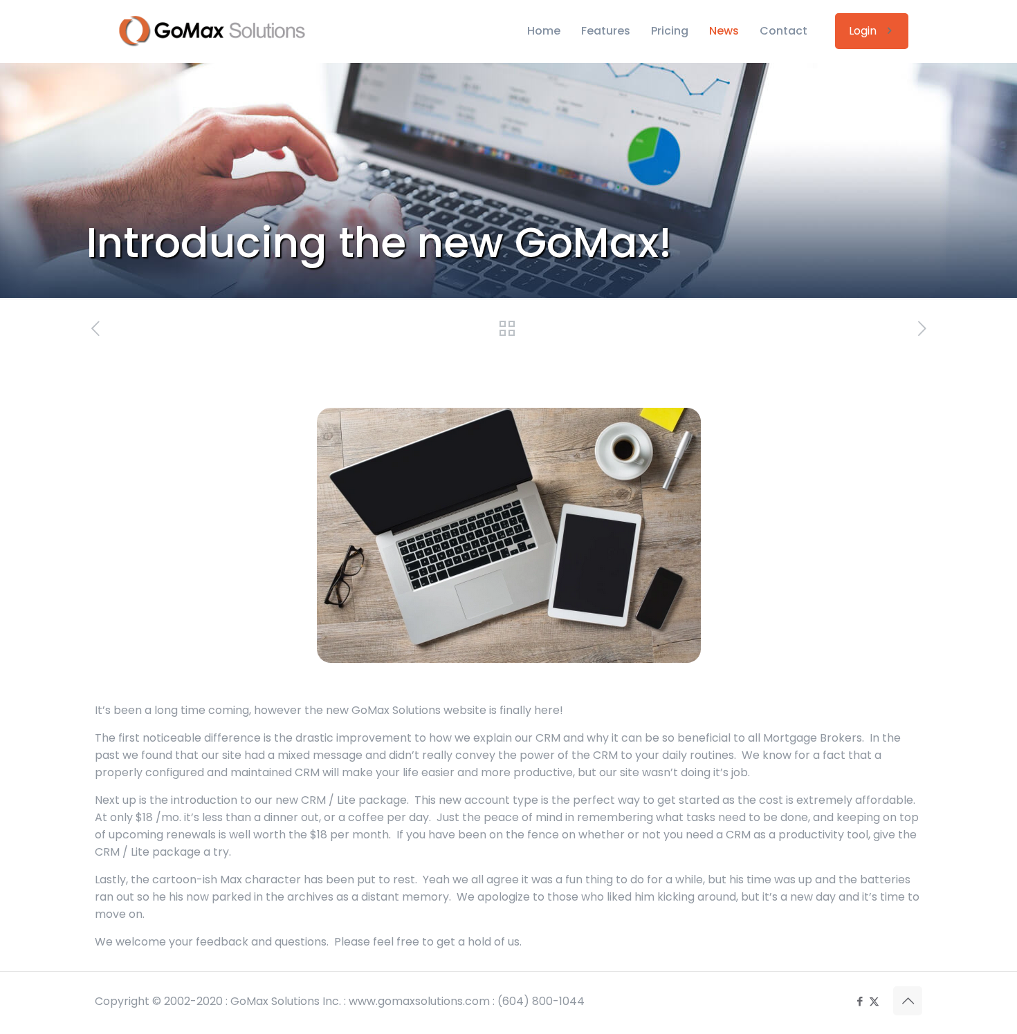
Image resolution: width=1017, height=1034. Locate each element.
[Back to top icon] (907, 1000)
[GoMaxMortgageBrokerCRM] (221, 31)
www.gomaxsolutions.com (419, 1001)
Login (863, 31)
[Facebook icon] (859, 1001)
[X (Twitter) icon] (874, 1001)
